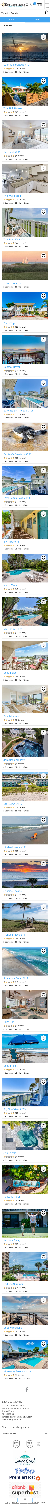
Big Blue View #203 (14, 1109)
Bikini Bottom (11, 541)
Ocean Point (10, 1065)
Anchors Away (11, 1240)
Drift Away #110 (12, 803)
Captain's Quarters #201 (17, 454)
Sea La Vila (9, 1153)
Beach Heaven (11, 716)
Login (7, 1502)
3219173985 (8, 1414)
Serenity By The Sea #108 (18, 410)
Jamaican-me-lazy (14, 760)
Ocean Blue (10, 672)
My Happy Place (12, 629)
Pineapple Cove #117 (15, 978)
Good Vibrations (12, 1327)
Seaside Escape (12, 891)
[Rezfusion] (39, 1444)
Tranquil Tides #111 (15, 934)
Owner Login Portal (11, 1419)
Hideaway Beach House (17, 1371)
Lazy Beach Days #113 (16, 498)
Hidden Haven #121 (15, 847)
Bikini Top (9, 323)
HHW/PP (8, 1022)
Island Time (10, 585)
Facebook (26, 1390)
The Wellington (12, 195)
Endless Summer (13, 1284)
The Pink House (12, 108)
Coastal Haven (12, 366)
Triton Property (12, 283)
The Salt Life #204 (14, 239)
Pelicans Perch (12, 1196)
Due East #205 (11, 152)
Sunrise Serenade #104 (17, 64)
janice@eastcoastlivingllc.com (17, 1416)
